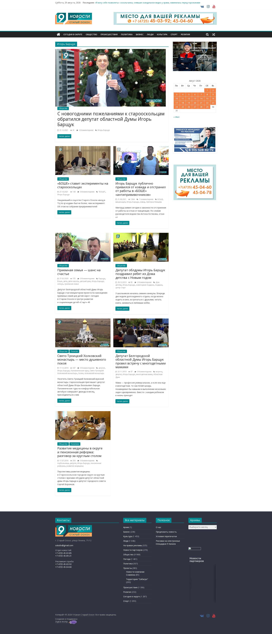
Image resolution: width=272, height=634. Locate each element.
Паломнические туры (80, 370)
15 (207, 98)
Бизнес (140, 34)
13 (195, 98)
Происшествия (109, 34)
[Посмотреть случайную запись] (214, 34)
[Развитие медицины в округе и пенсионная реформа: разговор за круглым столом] (82, 412)
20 (195, 102)
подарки (158, 285)
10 (177, 98)
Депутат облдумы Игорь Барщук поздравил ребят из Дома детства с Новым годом (140, 274)
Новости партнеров (133, 550)
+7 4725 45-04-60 (63, 567)
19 (189, 102)
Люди (150, 34)
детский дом (85, 281)
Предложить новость (166, 531)
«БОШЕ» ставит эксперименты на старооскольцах (82, 185)
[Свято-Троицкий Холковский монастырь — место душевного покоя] (82, 320)
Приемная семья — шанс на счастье (79, 272)
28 (201, 107)
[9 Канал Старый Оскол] (58, 34)
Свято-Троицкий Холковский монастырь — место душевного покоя (81, 359)
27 (195, 107)
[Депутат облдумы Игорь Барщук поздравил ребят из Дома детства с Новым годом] (141, 234)
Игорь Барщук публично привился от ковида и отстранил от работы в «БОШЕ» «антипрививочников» (140, 189)
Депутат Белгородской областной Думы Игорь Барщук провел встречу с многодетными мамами (140, 361)
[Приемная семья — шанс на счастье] (82, 234)
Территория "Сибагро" (137, 579)
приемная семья (71, 284)
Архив (126, 527)
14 (201, 98)
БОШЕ (160, 199)
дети (65, 281)
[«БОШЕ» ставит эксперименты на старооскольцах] (82, 147)
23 (213, 102)
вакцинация (120, 202)
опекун (60, 284)
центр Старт (120, 287)
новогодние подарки (145, 285)
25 (183, 107)
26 (189, 107)
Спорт (174, 34)
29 (207, 107)
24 (177, 107)
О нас (158, 527)
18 (183, 102)
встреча (159, 371)
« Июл (176, 117)
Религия (185, 34)
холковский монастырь (94, 373)
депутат (102, 368)
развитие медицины (75, 466)
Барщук (102, 278)
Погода (126, 559)
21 (201, 102)
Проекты (127, 568)
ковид (142, 202)
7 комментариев (146, 199)
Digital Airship (61, 621)
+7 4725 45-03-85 (63, 553)
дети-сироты (73, 281)
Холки (80, 373)
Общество (91, 34)
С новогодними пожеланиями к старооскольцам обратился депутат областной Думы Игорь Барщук (111, 119)
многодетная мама (144, 374)
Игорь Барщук (104, 130)
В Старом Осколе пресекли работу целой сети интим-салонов (125, 2)
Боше (59, 281)
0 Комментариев (86, 130)
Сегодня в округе (72, 34)
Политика (126, 34)
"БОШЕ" (102, 192)
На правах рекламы (132, 545)
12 (189, 98)
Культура (162, 34)
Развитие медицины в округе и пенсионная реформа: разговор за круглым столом (79, 452)
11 (183, 98)
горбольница (63, 463)
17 (177, 102)
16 (213, 98)
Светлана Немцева (154, 202)
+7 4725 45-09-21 (63, 555)
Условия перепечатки (166, 536)
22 (207, 102)
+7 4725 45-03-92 (63, 564)
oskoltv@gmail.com (64, 545)
